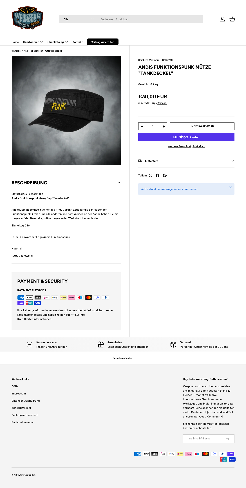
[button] (232, 19)
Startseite (16, 50)
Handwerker (31, 42)
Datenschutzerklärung (26, 400)
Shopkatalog (56, 42)
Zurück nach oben (123, 358)
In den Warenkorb (202, 126)
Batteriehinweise (22, 422)
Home (15, 42)
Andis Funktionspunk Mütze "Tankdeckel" (43, 50)
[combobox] (131, 19)
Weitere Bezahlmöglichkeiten (186, 146)
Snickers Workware (149, 60)
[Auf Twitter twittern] (150, 175)
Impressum (19, 393)
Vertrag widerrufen (102, 42)
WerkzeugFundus (27, 475)
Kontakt (78, 42)
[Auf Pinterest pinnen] (164, 175)
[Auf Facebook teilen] (157, 175)
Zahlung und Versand (25, 415)
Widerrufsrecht (21, 407)
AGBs (15, 386)
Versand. (162, 103)
